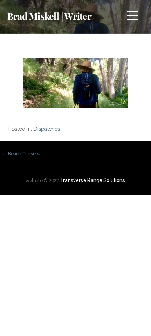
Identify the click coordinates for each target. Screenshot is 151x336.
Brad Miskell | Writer (49, 16)
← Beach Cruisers (21, 153)
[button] (132, 16)
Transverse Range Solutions (92, 180)
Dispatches (46, 129)
